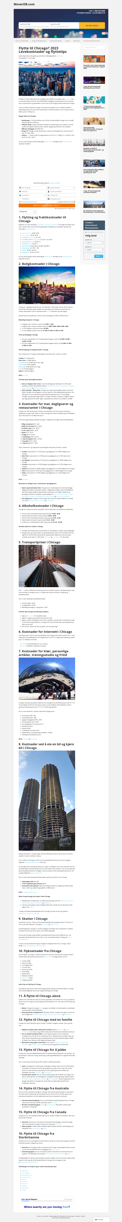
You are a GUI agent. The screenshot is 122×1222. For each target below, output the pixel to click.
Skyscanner (48, 957)
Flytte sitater (54, 183)
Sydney (31, 242)
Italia (48, 311)
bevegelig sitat (67, 142)
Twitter (83, 1216)
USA (28, 135)
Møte (41, 1008)
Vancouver (31, 237)
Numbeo (25, 375)
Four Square (56, 537)
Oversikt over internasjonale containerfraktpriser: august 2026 (94, 66)
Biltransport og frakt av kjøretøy (29, 913)
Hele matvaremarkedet (61, 494)
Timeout (35, 1014)
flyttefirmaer (48, 142)
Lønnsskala (47, 1072)
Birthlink (60, 1030)
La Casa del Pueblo (48, 496)
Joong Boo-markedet (62, 496)
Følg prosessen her (36, 873)
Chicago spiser (33, 500)
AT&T (24, 646)
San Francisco (26, 1177)
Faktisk (30, 1079)
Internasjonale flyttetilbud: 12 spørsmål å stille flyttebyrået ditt (93, 171)
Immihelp (45, 924)
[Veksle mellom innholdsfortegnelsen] (34, 211)
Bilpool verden (65, 901)
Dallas (24, 1190)
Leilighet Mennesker (53, 386)
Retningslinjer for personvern (57, 1216)
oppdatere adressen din (32, 862)
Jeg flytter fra (88, 239)
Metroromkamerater (40, 388)
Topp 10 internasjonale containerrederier (92, 191)
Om (42, 1216)
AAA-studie (33, 892)
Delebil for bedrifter (35, 903)
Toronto (21, 365)
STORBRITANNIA (27, 239)
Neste (98, 256)
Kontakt (46, 1216)
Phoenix (24, 1186)
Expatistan (33, 739)
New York (25, 1171)
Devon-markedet (36, 496)
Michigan (68, 99)
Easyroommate (26, 388)
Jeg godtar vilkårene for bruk (65, 202)
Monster (24, 1079)
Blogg (39, 1216)
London (36, 239)
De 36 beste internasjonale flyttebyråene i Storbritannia (94, 211)
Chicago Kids (64, 1042)
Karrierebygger (53, 1079)
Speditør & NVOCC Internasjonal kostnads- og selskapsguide (93, 149)
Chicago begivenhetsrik (55, 1014)
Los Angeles (26, 235)
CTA (23, 590)
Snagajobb (36, 1079)
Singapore (25, 252)
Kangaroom (63, 386)
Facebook (77, 1216)
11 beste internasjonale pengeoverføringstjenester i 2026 (94, 107)
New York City (26, 233)
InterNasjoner (50, 1105)
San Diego (25, 1188)
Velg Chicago (43, 1014)
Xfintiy (24, 644)
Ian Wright (60, 56)
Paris (20, 369)
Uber (31, 907)
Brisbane (54, 1102)
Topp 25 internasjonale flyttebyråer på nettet (92, 87)
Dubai (24, 250)
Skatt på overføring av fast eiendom (34, 946)
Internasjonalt (49, 1154)
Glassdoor (38, 1072)
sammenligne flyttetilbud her (29, 1162)
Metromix (47, 537)
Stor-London (56, 1149)
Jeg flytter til (88, 247)
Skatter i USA (54, 924)
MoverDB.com (24, 4)
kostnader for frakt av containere (47, 225)
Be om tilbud (92, 25)
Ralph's (28, 496)
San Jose (24, 1183)
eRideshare (47, 903)
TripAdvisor (50, 500)
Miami (24, 1179)
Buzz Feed (41, 500)
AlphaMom (25, 1044)
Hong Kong (25, 248)
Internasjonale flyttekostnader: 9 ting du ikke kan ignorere (93, 129)
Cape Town (25, 978)
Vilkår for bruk (70, 1216)
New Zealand (26, 246)
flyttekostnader (30, 229)
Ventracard (30, 616)
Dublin (29, 244)
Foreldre (56, 1042)
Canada (24, 237)
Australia (25, 242)
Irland (24, 244)
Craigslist (71, 386)
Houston (24, 1181)
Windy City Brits (60, 1154)
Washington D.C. (27, 1175)
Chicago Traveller (36, 1044)
